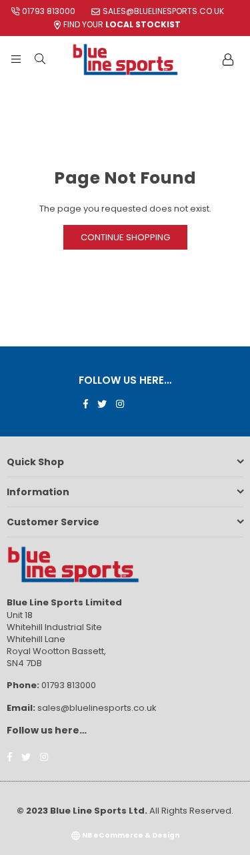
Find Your (122, 24)
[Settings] (228, 59)
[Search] (40, 59)
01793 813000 (48, 11)
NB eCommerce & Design (130, 835)
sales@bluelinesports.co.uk (163, 11)
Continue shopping (125, 237)
